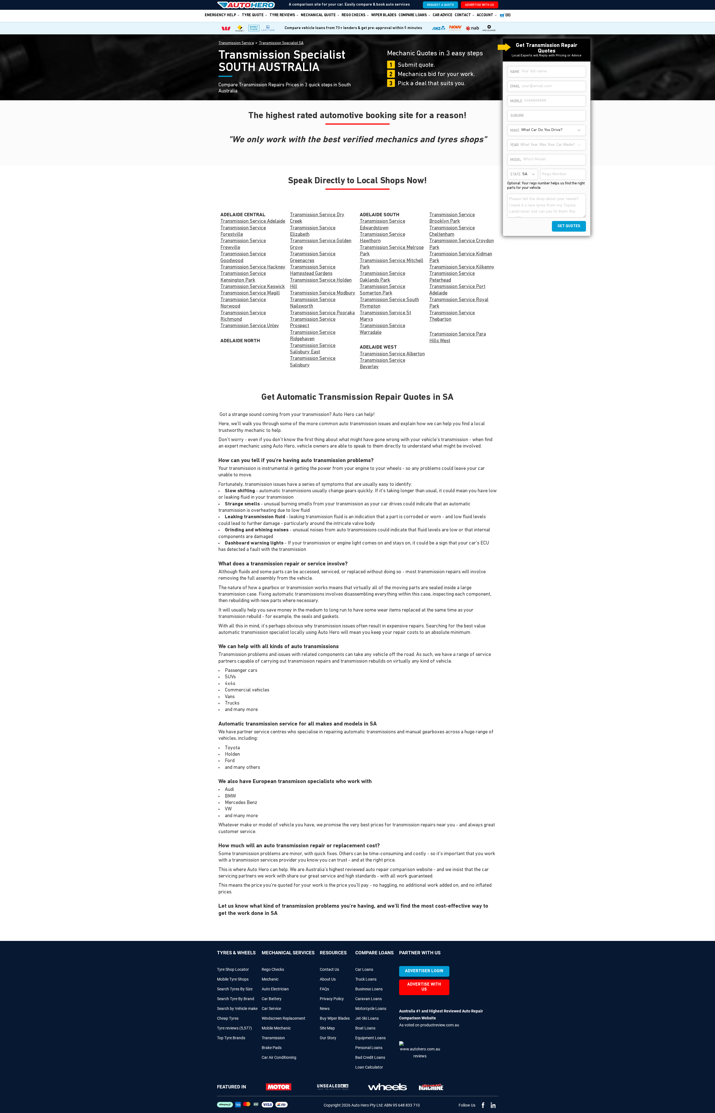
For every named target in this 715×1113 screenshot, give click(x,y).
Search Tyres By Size (234, 989)
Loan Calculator (369, 1067)
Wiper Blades (383, 15)
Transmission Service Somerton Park (382, 290)
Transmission (273, 1038)
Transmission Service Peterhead (452, 277)
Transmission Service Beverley (382, 364)
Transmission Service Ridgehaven (312, 336)
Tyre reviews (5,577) (234, 1028)
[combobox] (551, 130)
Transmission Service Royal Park (458, 303)
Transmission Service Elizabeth (312, 231)
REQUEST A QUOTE (440, 5)
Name (514, 72)
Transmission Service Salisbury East (312, 349)
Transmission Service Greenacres (312, 257)
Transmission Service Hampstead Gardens (312, 270)
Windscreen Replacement (283, 1018)
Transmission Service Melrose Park (392, 251)
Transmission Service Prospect (312, 323)
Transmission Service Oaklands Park (382, 277)
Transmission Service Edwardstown (382, 224)
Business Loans (369, 989)
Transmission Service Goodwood (243, 257)
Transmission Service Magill (250, 293)
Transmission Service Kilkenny (461, 267)
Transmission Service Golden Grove (320, 244)
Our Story (328, 1038)
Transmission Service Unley (249, 326)
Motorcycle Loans (370, 1008)
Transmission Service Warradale (382, 329)
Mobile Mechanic (276, 1028)
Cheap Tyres (228, 1018)
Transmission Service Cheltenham (452, 231)
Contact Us (329, 969)
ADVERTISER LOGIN (424, 971)
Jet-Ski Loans (367, 1018)
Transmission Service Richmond (243, 316)
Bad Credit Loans (370, 1057)
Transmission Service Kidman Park (460, 257)
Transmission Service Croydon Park (461, 244)
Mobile (516, 101)
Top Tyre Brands (231, 1038)
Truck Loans (365, 979)
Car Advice (442, 15)
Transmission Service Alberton (392, 354)
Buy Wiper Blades (335, 1018)
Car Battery (272, 999)
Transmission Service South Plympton (389, 303)
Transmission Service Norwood (243, 303)
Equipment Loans (370, 1038)
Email (515, 86)
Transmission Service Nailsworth (312, 303)
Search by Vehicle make (237, 1008)
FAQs (324, 989)
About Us (328, 979)
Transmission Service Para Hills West (457, 337)
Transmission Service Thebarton (452, 316)
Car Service (271, 1008)
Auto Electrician (275, 989)
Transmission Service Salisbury (312, 362)
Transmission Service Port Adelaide (457, 290)
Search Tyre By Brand (235, 999)
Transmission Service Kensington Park (243, 277)
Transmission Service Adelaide (252, 221)
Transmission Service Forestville (243, 231)
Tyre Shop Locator (233, 969)
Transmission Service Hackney (252, 267)
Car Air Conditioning (279, 1057)
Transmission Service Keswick (252, 286)
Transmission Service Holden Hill (321, 283)
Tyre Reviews (282, 15)
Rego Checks (273, 969)
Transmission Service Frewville (243, 244)
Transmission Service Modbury (322, 293)
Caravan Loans (368, 999)
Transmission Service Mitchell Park (391, 264)
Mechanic (270, 979)
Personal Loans (368, 1047)
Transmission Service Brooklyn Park (452, 218)
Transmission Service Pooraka (322, 313)
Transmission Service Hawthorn (382, 238)
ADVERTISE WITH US (479, 5)
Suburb (517, 116)
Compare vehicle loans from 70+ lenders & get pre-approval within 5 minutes (353, 28)
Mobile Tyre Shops (233, 979)
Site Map (327, 1028)
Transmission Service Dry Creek (317, 218)
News (325, 1008)
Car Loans (364, 969)
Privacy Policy (332, 999)
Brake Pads (272, 1047)
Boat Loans (365, 1028)
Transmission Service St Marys (385, 316)
